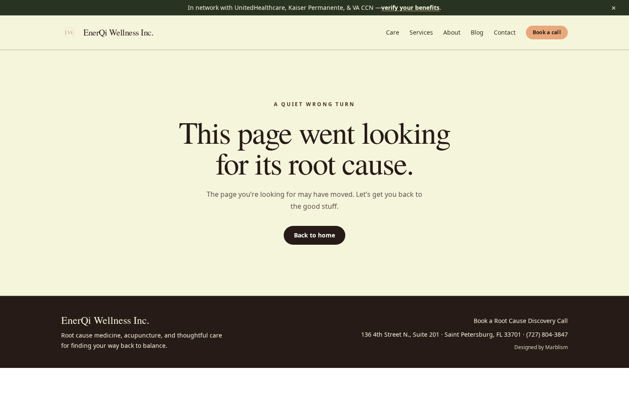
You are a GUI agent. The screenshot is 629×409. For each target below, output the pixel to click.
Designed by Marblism (541, 347)
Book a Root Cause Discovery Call (521, 321)
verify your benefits (410, 7)
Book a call (547, 32)
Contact (505, 32)
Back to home (314, 235)
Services (421, 32)
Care (392, 32)
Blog (477, 32)
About (451, 32)
